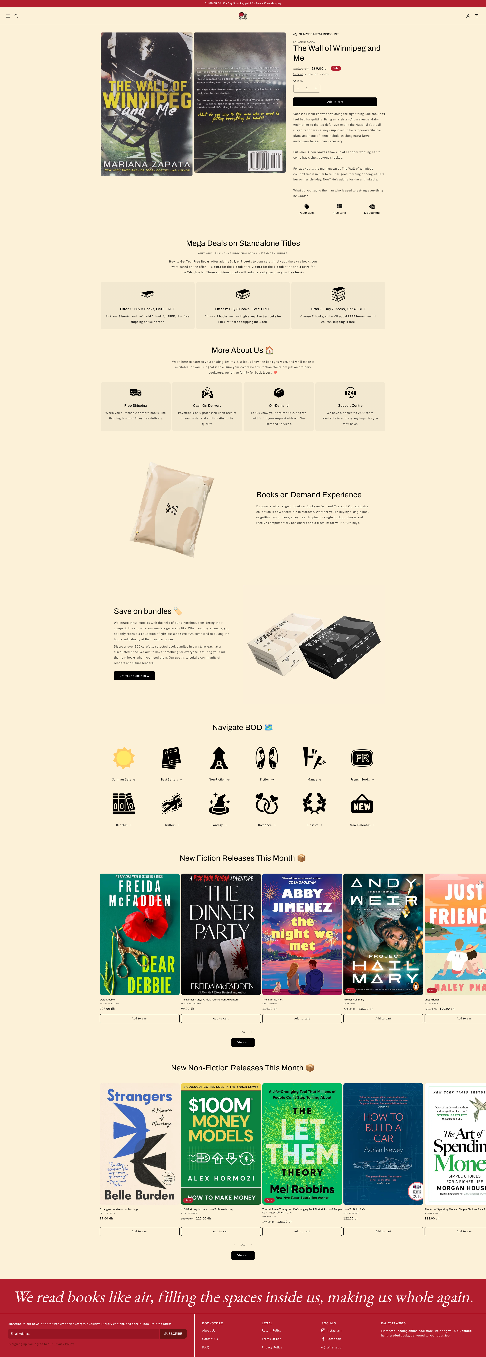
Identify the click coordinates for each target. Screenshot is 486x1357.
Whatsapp (334, 1347)
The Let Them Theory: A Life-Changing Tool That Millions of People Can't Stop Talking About (302, 1211)
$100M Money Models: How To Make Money (207, 1209)
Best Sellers (169, 779)
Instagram (334, 1330)
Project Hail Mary (353, 999)
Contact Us (210, 1338)
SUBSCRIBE (173, 1333)
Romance (265, 825)
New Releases (360, 825)
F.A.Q (205, 1347)
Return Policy (271, 1330)
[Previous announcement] (7, 3)
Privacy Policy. (64, 1344)
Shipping (298, 74)
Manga (312, 779)
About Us (208, 1330)
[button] (8, 16)
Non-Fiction (217, 779)
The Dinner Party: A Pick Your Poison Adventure (210, 999)
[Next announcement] (478, 3)
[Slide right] (251, 1032)
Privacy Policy (272, 1347)
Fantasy (217, 825)
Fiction (265, 779)
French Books (360, 779)
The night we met (272, 999)
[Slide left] (234, 1032)
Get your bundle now (134, 675)
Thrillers (169, 825)
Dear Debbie (107, 999)
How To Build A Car (354, 1209)
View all (243, 1042)
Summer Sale (122, 779)
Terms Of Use (271, 1338)
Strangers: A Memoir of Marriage (119, 1209)
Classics (313, 825)
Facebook (334, 1338)
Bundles (122, 825)
